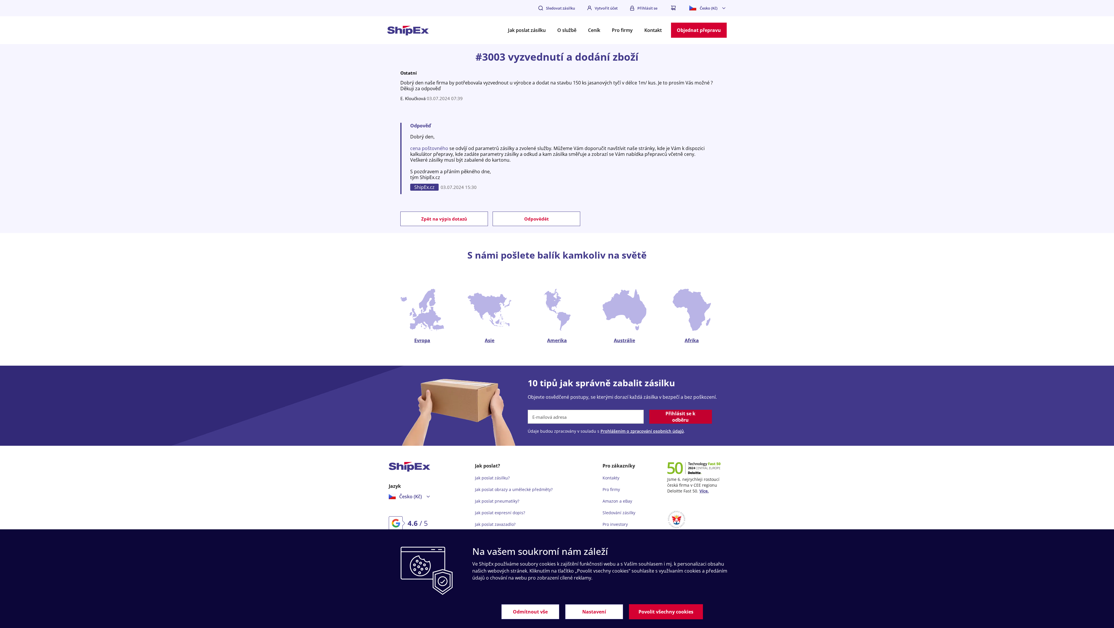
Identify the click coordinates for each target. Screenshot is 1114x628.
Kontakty (611, 478)
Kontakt (653, 30)
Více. (704, 491)
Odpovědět (536, 219)
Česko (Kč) (708, 8)
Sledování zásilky (619, 512)
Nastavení (594, 612)
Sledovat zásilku (560, 8)
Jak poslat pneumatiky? (497, 501)
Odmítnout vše (530, 612)
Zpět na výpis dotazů (444, 219)
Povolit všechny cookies (666, 612)
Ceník (594, 30)
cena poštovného (429, 148)
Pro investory (615, 524)
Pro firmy (622, 30)
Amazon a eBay (617, 501)
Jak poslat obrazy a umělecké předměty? (514, 489)
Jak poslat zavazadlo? (495, 524)
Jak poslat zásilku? (492, 478)
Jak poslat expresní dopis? (500, 512)
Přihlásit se (647, 8)
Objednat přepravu (699, 30)
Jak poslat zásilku (527, 30)
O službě (566, 30)
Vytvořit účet (606, 8)
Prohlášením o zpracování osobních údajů (642, 431)
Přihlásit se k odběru (680, 416)
